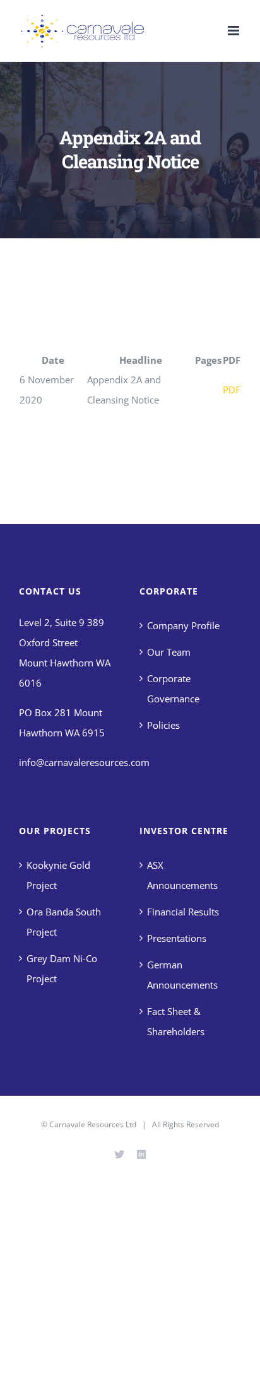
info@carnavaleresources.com (84, 762)
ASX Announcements (182, 875)
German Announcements (182, 974)
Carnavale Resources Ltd (92, 1124)
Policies (163, 725)
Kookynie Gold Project (58, 875)
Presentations (176, 938)
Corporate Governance (173, 688)
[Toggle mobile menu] (234, 30)
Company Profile (183, 625)
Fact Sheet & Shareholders (175, 1021)
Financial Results (183, 911)
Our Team (169, 652)
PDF (231, 389)
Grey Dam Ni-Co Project (62, 968)
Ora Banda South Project (64, 921)
